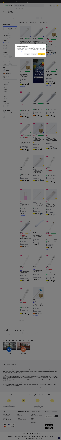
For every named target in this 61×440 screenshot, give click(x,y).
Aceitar (42, 54)
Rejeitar (34, 54)
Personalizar (27, 54)
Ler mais (20, 51)
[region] (30, 50)
